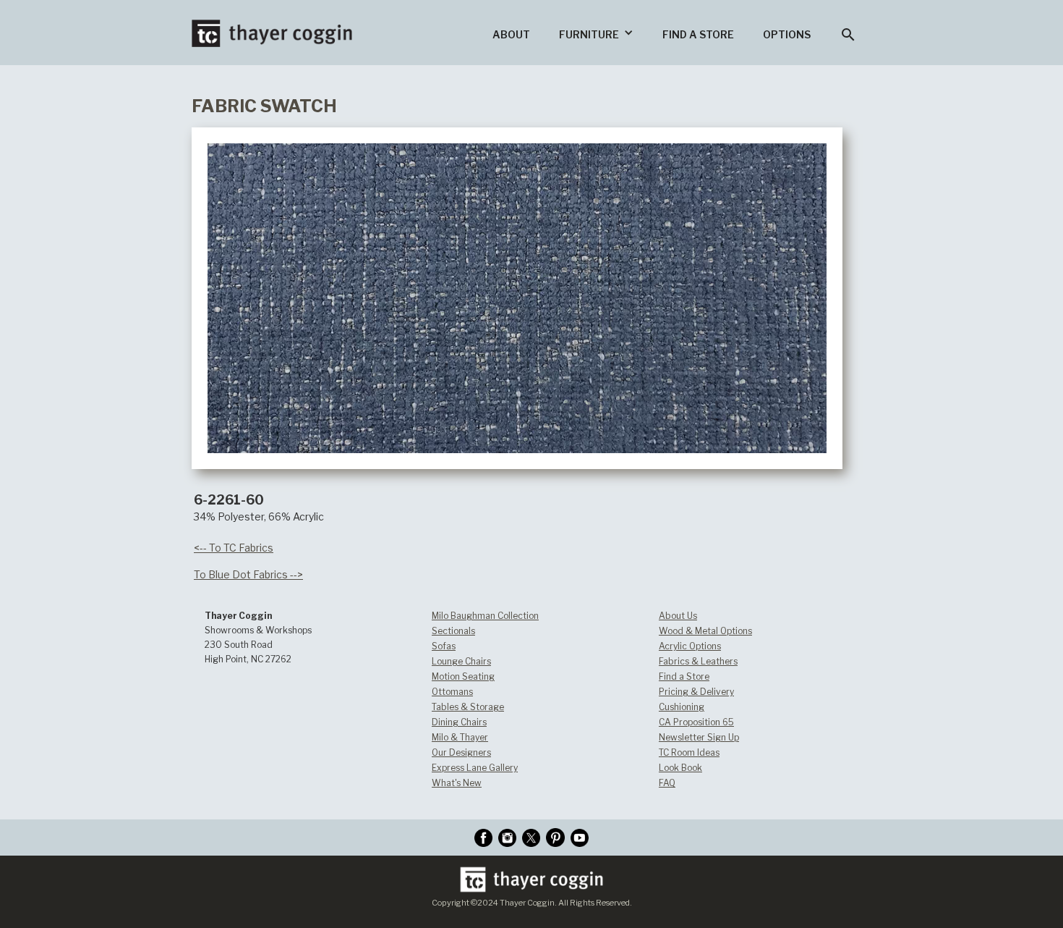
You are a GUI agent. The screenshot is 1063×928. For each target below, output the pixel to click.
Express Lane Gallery (475, 767)
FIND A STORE (698, 34)
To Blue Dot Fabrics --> (248, 574)
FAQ (667, 782)
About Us (678, 615)
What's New (457, 782)
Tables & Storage (468, 706)
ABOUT (511, 34)
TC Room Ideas (689, 752)
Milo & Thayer (460, 737)
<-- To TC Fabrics (233, 547)
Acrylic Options (690, 646)
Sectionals (453, 630)
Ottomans (452, 691)
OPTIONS (787, 34)
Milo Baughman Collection (485, 615)
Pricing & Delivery (696, 691)
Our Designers (461, 752)
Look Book (680, 767)
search (848, 34)
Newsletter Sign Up (699, 737)
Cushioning (681, 706)
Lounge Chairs (461, 661)
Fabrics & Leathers (698, 661)
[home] (272, 23)
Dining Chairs (459, 722)
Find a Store (684, 676)
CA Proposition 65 (696, 722)
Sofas (444, 646)
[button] (596, 32)
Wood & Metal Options (705, 630)
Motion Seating (463, 676)
